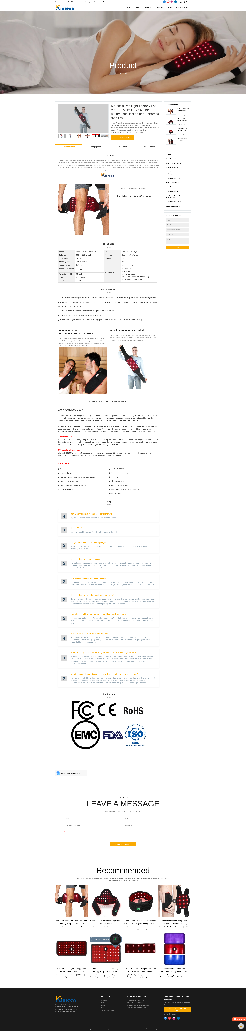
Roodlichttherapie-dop (172, 167)
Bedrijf (147, 7)
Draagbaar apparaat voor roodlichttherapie (173, 196)
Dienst (103, 1005)
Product (136, 7)
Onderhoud (159, 7)
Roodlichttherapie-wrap (173, 178)
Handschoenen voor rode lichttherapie (173, 173)
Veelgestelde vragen (182, 7)
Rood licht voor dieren (172, 182)
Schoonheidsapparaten (173, 206)
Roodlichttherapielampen (173, 201)
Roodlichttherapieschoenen (174, 187)
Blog (170, 7)
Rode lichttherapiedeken (173, 163)
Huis (128, 7)
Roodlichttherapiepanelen (173, 159)
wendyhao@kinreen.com (138, 1007)
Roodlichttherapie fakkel (173, 191)
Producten (104, 1000)
